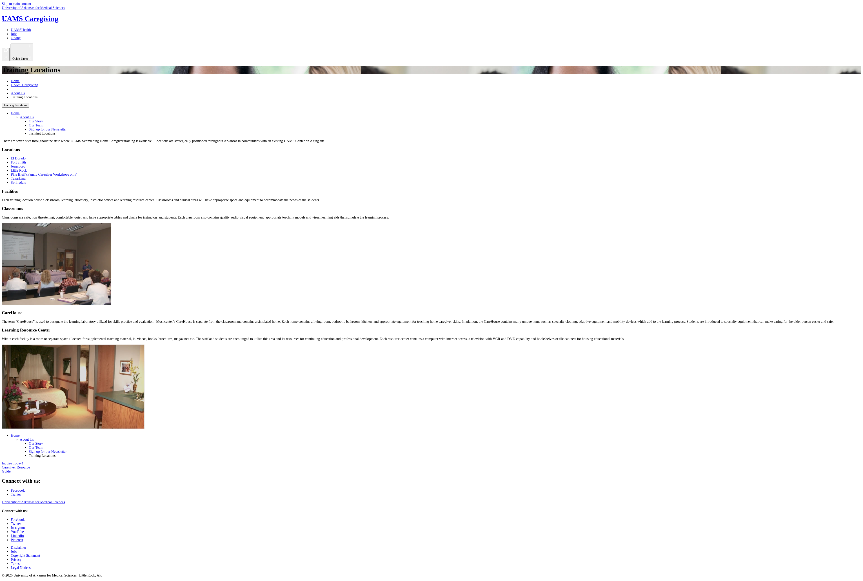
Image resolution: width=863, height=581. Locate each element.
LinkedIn (17, 536)
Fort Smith (18, 162)
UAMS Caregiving (30, 19)
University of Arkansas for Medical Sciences (33, 8)
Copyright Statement (25, 555)
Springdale (18, 182)
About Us (18, 93)
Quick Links (20, 58)
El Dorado (18, 158)
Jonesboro (18, 166)
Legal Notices (21, 568)
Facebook (18, 490)
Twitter (16, 494)
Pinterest (17, 540)
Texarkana (18, 178)
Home (15, 81)
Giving (16, 38)
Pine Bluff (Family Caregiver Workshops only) (44, 174)
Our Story (36, 121)
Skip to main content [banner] (16, 4)
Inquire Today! (12, 463)
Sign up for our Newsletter (48, 129)
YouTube (17, 532)
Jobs (14, 34)
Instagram (18, 528)
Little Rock (19, 170)
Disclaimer (18, 547)
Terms (15, 564)
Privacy (16, 559)
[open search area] (6, 54)
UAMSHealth (21, 30)
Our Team (36, 125)
